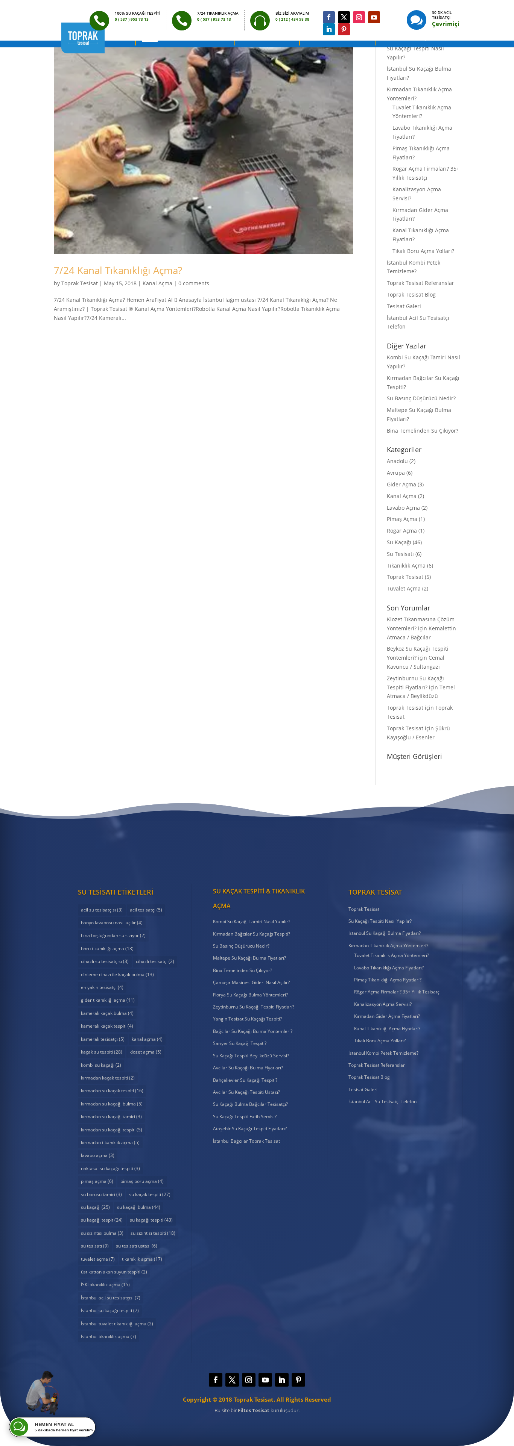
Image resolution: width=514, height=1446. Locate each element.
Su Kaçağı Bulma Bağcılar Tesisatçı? (250, 1104)
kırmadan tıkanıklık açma (110, 1142)
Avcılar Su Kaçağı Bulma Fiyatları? (248, 1067)
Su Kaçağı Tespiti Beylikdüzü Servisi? (251, 1055)
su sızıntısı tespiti (153, 1233)
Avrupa (396, 472)
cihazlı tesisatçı (155, 961)
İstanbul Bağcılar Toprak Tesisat (246, 1141)
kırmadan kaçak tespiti (108, 1078)
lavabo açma (97, 1155)
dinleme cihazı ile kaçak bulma (117, 974)
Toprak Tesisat (79, 283)
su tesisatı (95, 1246)
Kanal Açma (157, 283)
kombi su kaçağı (101, 1065)
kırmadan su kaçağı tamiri (111, 1116)
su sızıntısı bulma (102, 1233)
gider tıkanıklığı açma (108, 1000)
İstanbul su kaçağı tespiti (110, 1310)
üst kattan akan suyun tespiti (114, 1272)
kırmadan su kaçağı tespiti (111, 1130)
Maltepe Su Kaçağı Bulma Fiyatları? (249, 958)
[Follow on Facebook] (329, 17)
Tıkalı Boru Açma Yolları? (423, 250)
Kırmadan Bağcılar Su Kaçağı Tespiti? (251, 934)
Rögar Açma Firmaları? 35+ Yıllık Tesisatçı (397, 992)
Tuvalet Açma (404, 588)
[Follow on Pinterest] (344, 29)
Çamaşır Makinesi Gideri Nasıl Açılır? (251, 982)
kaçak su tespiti (101, 1052)
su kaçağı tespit (102, 1220)
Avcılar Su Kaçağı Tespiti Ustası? (246, 1092)
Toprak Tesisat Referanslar (420, 282)
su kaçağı (95, 1207)
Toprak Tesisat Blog (411, 294)
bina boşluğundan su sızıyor (113, 935)
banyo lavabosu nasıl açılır (112, 922)
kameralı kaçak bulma (107, 1013)
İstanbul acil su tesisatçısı (110, 1298)
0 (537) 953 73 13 (257, 846)
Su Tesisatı (400, 553)
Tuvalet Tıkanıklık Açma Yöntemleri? (391, 955)
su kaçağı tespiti (151, 1220)
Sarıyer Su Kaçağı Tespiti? (239, 1043)
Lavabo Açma (403, 507)
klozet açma (145, 1052)
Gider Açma (401, 484)
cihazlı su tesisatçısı (105, 961)
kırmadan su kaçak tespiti (112, 1090)
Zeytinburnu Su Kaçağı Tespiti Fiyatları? (253, 1007)
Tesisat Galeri (404, 306)
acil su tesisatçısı (102, 910)
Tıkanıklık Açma (406, 565)
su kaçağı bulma (138, 1207)
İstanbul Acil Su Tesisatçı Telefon (382, 1101)
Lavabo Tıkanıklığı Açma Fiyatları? (389, 968)
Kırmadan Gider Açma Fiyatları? (387, 1016)
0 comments (193, 283)
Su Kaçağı (399, 542)
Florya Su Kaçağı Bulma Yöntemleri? (250, 995)
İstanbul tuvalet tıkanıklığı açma (117, 1323)
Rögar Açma (402, 530)
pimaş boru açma (142, 1181)
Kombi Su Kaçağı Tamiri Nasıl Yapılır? (251, 921)
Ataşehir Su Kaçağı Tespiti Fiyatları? (250, 1128)
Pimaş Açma (402, 518)
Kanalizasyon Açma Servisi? (383, 1004)
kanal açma (147, 1039)
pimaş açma (97, 1181)
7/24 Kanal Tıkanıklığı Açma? (118, 270)
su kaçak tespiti (149, 1194)
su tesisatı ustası (136, 1246)
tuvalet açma (98, 1259)
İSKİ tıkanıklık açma (105, 1284)
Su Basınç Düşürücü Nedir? (421, 398)
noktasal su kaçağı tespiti (110, 1168)
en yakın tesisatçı (102, 987)
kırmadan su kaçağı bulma (112, 1104)
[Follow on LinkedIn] (329, 29)
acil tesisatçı (146, 910)
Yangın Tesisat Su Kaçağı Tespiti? (247, 1019)
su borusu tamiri (101, 1194)
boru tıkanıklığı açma (107, 948)
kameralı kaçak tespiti (107, 1026)
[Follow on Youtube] (374, 17)
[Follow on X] (344, 17)
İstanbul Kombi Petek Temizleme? (383, 1053)
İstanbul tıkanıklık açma (108, 1336)
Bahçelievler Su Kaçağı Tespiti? (245, 1080)
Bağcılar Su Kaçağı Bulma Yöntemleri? (252, 1031)
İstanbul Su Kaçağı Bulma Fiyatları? (384, 933)
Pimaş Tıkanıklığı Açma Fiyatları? (387, 980)
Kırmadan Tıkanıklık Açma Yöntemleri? (388, 945)
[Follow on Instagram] (359, 17)
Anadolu (397, 461)
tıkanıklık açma (142, 1259)
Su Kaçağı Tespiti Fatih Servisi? (245, 1116)
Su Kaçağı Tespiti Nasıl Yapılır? (380, 921)
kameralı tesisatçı (103, 1039)
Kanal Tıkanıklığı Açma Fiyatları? (387, 1028)
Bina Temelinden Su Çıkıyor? (422, 430)
